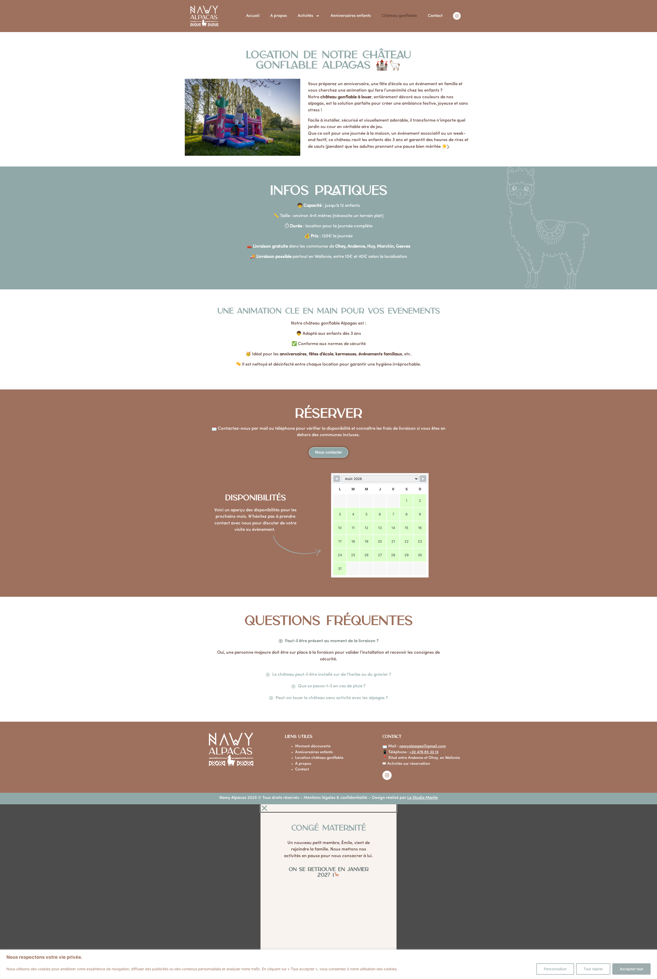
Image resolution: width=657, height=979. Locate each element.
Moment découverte (313, 746)
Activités (305, 16)
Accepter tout (631, 969)
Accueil (252, 16)
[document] (328, 891)
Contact (435, 16)
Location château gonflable (319, 758)
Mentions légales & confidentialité (335, 798)
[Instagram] (457, 16)
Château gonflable (399, 16)
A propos (278, 16)
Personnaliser (555, 969)
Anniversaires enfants (351, 16)
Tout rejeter (593, 969)
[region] (328, 964)
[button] (328, 808)
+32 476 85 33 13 (424, 752)
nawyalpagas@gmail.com (422, 746)
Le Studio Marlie (422, 798)
